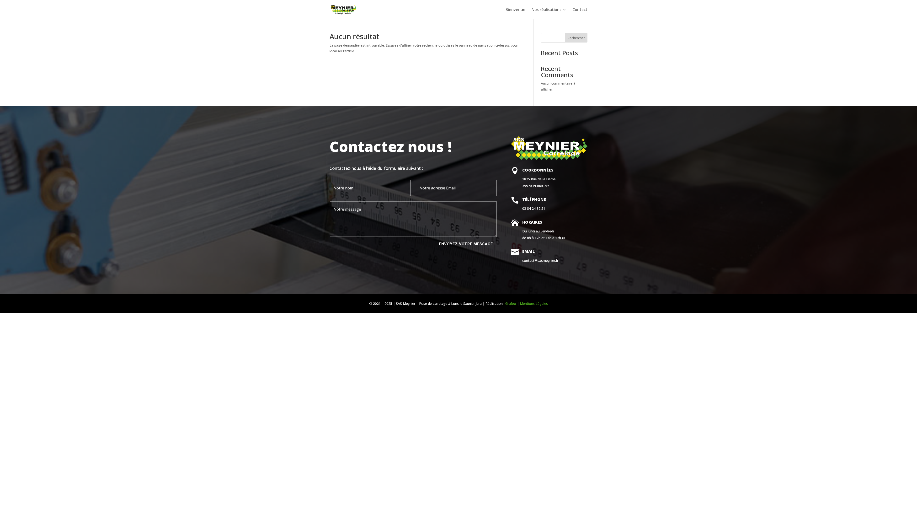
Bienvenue (515, 10)
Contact (579, 10)
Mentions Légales (534, 303)
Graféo (510, 303)
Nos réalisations (546, 10)
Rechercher (576, 38)
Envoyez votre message (466, 244)
